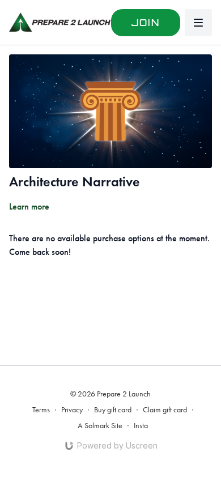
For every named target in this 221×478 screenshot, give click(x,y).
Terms (41, 410)
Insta (141, 425)
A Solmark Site (100, 425)
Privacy (72, 410)
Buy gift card (112, 410)
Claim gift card (165, 410)
